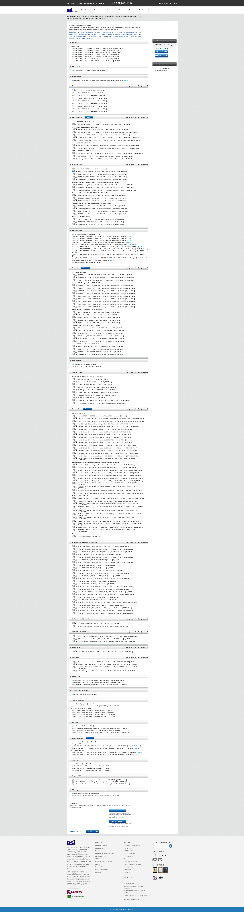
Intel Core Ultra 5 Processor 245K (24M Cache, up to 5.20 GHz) (97, 52)
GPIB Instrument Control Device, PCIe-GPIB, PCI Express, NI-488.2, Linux (105, 639)
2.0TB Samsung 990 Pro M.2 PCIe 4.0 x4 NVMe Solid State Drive (102, 198)
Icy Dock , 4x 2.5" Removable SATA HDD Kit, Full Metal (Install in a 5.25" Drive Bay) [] (111, 249)
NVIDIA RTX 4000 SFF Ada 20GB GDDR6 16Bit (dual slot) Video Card (104, 400)
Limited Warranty (128, 856)
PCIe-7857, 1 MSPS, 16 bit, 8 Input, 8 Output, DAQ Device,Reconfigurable (105, 613)
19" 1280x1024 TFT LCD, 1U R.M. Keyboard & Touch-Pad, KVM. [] (106, 754)
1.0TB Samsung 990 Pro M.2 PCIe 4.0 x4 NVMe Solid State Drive (102, 195)
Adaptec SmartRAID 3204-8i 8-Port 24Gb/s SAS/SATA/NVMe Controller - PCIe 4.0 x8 (108, 148)
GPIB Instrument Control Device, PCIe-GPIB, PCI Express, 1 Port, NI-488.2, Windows (108, 636)
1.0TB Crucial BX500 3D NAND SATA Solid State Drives (99, 317)
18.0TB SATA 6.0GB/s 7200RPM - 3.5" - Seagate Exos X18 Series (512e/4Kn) (106, 299)
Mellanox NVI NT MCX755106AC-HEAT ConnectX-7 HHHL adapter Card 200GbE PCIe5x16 (110, 527)
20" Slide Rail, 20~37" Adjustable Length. (91, 766)
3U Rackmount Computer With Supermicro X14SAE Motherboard (86, 18)
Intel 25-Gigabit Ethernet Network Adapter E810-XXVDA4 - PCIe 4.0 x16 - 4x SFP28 (107, 448)
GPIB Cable (90, 36)
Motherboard (89, 32)
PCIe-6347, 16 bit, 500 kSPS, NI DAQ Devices (96, 568)
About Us (142, 10)
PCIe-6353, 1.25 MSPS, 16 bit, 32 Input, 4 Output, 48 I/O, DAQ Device (104, 578)
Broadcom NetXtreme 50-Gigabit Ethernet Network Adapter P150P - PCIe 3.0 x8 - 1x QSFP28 (110, 481)
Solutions (97, 10)
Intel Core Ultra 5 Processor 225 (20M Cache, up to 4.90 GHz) (99, 48)
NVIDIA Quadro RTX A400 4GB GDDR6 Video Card (97, 390)
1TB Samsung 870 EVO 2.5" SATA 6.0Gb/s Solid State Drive (100, 333)
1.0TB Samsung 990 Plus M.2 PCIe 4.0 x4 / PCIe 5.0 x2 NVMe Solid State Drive (106, 185)
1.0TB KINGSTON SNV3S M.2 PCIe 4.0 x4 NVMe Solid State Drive (102, 174)
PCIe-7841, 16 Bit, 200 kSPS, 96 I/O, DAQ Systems (98, 600)
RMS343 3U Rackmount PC (131, 16)
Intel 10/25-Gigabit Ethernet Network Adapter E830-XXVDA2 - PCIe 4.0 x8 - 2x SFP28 (108, 450)
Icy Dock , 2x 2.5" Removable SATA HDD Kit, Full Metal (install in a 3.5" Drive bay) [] (109, 246)
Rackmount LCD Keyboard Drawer (104, 853)
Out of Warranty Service (130, 861)
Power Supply (107, 36)
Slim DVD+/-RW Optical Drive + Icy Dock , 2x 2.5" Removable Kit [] (105, 244)
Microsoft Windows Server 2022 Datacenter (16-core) (94, 714)
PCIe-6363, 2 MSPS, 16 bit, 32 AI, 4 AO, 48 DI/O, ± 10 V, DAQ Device (103, 589)
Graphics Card (82, 34)
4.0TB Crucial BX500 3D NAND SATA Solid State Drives (99, 322)
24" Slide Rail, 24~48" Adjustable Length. (91, 768)
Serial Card (97, 36)
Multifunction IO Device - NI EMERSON (109, 34)
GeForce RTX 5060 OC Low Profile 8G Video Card (97, 387)
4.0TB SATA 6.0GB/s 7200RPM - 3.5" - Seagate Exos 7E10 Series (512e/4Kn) (106, 288)
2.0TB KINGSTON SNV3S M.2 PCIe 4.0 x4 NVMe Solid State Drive (102, 177)
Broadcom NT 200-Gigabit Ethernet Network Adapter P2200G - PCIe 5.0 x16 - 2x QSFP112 (110, 490)
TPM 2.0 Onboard (85, 694)
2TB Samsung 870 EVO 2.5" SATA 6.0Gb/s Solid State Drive (101, 336)
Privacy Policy (127, 872)
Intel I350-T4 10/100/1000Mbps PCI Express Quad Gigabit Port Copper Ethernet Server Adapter (111, 421)
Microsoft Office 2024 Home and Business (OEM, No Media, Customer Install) (101, 732)
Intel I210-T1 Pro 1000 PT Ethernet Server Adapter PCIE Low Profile (102, 416)
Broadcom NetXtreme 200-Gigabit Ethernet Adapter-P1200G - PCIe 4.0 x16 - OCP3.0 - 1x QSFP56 (108, 487)
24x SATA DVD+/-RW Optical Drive (88, 366)
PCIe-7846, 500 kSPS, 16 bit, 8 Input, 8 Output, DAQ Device (101, 605)
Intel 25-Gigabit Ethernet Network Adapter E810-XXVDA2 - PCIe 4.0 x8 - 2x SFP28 (107, 445)
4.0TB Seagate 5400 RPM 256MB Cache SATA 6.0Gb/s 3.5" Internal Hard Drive (106, 277)
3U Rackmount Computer (113, 16)
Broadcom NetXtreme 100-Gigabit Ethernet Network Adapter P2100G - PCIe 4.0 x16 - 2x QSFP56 (107, 483)
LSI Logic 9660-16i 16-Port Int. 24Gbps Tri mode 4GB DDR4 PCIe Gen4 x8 (105, 156)
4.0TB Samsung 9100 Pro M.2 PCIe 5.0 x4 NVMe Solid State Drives (103, 211)
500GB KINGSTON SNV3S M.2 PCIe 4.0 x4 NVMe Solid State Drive (102, 171)
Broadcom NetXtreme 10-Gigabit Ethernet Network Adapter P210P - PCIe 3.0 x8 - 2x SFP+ (109, 473)
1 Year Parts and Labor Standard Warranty (87, 793)
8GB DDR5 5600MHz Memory (91, 90)
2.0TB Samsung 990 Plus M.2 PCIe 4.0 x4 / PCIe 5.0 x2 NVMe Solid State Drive (106, 187)
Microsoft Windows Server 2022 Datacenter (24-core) (94, 716)
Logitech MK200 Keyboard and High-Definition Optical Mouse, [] (102, 782)
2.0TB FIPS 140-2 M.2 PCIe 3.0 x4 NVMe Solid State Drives (101, 224)
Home (78, 16)
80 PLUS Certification (129, 853)
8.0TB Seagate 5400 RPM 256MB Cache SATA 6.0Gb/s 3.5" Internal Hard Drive (106, 280)
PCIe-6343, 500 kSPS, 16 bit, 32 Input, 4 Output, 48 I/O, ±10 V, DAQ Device (105, 562)
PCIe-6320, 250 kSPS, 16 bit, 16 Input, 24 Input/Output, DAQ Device (103, 546)
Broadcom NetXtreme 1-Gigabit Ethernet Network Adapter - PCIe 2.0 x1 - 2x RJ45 (106, 465)
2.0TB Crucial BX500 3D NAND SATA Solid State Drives (99, 320)
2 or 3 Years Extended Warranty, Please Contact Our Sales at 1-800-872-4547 (97, 795)
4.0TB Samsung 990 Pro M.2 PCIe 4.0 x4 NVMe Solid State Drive (102, 200)
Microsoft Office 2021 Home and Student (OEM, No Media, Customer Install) (101, 728)
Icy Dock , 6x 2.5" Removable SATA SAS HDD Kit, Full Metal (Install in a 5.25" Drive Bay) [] (108, 251)
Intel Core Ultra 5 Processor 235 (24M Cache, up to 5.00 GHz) (97, 50)
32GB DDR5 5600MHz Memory (91, 95)
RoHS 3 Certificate (129, 851)
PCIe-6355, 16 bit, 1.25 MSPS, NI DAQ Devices (97, 581)
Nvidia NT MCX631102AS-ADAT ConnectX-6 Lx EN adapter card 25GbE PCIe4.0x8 (107, 501)
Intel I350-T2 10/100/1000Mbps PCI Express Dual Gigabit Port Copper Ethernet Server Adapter (111, 418)
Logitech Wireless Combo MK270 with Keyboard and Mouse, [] (102, 784)
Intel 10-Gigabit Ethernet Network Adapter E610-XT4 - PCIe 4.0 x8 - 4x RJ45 (105, 442)
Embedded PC (99, 864)
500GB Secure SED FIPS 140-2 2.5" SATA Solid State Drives (101, 346)
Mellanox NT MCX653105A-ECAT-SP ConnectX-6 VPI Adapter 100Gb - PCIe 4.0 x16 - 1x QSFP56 (110, 507)
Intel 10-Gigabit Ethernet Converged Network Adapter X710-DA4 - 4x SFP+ (105, 437)
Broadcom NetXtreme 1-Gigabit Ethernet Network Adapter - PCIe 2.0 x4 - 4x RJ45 (107, 467)
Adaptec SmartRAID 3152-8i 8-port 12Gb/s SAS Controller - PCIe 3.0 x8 (104, 135)
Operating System (135, 36)
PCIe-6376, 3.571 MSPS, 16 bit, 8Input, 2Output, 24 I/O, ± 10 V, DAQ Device (106, 594)
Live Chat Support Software (161, 70)
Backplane (98, 872)
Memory (97, 32)
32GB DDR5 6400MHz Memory (92, 109)
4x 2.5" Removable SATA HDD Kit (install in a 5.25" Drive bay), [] (103, 240)
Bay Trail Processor (129, 883)
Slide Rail (90, 38)
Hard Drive (137, 32)
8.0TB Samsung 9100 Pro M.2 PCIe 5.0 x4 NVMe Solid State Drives (103, 214)
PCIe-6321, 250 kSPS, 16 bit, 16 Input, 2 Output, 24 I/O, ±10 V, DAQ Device (105, 549)
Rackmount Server (100, 848)
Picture (126, 80)
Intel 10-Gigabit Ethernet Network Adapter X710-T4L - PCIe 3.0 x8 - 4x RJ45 (105, 432)
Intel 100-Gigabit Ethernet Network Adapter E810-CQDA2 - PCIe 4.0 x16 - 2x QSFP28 (108, 453)
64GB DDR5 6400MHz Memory (92, 111)
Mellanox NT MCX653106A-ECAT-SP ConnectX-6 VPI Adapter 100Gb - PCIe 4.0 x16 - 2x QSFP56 (107, 511)
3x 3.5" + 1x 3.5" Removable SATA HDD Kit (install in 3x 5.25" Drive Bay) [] (102, 242)
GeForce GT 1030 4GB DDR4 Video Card (95, 384)
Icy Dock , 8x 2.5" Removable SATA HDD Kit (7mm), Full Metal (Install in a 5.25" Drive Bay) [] (108, 255)
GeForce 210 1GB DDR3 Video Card (93, 379)
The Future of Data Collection (132, 881)
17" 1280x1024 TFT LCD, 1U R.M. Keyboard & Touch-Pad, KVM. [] (107, 746)
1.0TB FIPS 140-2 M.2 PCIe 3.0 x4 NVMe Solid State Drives (101, 222)
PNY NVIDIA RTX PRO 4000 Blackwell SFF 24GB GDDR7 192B (102, 403)
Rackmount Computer (96, 16)
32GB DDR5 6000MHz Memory (92, 103)
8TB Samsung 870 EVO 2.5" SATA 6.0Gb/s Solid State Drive (101, 341)
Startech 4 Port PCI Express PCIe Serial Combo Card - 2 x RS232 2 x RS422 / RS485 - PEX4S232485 (109, 667)
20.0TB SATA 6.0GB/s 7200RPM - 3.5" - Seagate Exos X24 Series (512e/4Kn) (106, 304)
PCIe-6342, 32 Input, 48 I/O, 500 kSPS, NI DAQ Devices (99, 560)
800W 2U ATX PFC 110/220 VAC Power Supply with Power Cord (97, 682)
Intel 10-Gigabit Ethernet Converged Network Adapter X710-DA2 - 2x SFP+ (105, 434)
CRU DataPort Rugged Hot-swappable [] (94, 260)
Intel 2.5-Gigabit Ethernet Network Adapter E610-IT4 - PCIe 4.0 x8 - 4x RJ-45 (105, 424)
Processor (72, 32)
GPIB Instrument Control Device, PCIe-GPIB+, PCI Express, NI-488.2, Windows (106, 641)
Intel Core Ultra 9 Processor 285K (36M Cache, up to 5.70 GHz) (97, 61)
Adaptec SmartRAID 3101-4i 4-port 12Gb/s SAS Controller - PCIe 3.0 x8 (104, 124)
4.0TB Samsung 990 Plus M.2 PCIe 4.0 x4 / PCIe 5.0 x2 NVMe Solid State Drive (107, 190)
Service (121, 10)
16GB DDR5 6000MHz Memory (92, 101)
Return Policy (127, 869)
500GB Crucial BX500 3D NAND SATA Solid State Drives (99, 314)
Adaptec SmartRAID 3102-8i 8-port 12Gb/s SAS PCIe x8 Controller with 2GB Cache (108, 132)
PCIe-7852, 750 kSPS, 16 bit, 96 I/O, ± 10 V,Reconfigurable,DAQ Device (105, 608)
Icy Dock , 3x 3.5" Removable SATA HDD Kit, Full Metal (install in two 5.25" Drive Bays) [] (110, 258)
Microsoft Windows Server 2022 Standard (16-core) (93, 710)
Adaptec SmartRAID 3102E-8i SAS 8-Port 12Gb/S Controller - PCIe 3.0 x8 (104, 129)
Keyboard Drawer (80, 38)
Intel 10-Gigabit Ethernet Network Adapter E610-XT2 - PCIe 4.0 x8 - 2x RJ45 (105, 440)
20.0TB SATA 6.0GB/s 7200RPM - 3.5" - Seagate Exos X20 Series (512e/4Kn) (106, 301)
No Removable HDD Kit (87, 234)
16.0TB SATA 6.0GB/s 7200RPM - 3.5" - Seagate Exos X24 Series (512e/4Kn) (106, 296)
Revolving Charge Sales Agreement (133, 867)
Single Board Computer (101, 869)
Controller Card (106, 32)
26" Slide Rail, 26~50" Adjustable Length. (91, 770)
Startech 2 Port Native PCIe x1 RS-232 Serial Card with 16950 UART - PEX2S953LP (107, 662)
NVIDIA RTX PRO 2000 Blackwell (92, 398)
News (131, 10)
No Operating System (86, 704)
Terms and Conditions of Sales (132, 864)
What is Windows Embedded (131, 899)
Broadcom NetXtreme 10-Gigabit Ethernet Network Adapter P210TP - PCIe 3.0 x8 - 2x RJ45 (110, 470)
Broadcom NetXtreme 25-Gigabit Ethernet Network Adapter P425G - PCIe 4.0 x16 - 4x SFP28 (110, 478)
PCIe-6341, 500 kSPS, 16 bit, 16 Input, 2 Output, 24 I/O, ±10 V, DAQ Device (105, 557)
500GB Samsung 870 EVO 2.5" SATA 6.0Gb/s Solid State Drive (101, 330)
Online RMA (127, 859)
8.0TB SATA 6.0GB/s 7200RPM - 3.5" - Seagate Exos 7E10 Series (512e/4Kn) (106, 293)
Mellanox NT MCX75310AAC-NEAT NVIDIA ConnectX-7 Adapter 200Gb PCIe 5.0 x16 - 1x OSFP (110, 524)
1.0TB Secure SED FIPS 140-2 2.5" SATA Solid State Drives (100, 349)
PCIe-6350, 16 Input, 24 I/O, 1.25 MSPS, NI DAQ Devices (100, 570)
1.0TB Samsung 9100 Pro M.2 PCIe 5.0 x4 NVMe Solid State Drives (102, 206)
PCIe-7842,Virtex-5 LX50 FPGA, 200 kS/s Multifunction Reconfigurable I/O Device (107, 602)
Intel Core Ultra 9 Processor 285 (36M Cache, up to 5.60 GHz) (97, 59)
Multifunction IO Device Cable (132, 34)
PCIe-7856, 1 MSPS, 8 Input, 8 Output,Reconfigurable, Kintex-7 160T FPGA (106, 610)
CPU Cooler (80, 32)
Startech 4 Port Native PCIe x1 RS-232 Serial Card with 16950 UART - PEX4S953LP (107, 664)
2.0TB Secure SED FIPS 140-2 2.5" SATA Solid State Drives (100, 352)
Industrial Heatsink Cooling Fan (89, 70)
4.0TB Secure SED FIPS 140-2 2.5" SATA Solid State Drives (100, 354)
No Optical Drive (85, 364)
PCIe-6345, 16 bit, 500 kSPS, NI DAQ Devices (96, 565)
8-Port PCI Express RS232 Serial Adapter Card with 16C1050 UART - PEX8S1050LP (107, 671)
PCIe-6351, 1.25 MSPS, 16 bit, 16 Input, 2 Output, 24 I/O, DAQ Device (104, 573)
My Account (164, 3)
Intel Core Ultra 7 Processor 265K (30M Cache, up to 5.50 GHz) (97, 56)
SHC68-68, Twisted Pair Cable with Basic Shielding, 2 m (99, 623)
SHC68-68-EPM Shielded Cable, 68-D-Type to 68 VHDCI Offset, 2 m (103, 626)
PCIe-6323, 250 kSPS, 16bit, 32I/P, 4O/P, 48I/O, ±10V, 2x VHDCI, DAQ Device (106, 552)
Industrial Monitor (100, 867)
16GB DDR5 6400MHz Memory (92, 106)
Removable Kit (128, 32)
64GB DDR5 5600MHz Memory (92, 98)
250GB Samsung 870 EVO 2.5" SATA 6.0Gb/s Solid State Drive (101, 328)
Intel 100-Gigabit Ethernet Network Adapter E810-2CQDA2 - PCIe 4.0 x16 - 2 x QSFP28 (108, 456)
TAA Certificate (128, 848)
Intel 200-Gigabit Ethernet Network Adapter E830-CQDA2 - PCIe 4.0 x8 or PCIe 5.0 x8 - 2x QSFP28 (108, 458)
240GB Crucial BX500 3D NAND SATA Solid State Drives (99, 312)
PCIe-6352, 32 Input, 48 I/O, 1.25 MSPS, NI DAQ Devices (100, 576)
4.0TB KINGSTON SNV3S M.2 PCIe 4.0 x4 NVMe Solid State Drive (102, 179)
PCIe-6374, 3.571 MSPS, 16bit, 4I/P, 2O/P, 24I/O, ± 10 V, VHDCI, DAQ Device (106, 592)
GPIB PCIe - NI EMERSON (77, 36)
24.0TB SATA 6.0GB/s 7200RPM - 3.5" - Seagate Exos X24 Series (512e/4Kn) (106, 307)
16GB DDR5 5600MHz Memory (91, 93)
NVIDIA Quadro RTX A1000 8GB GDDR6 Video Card (98, 392)
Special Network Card (89, 536)
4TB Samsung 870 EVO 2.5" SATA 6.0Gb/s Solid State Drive (101, 338)
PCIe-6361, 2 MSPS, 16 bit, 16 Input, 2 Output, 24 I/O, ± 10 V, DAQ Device (105, 586)
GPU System (98, 859)
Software (71, 38)
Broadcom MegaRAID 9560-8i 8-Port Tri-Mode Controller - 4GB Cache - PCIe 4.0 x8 (108, 137)
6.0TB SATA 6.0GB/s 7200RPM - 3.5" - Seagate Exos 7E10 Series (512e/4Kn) (106, 291)
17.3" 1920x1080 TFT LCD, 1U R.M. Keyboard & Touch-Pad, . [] (106, 748)
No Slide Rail (84, 764)
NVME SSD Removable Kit (87, 262)
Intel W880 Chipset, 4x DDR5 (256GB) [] (101, 80)
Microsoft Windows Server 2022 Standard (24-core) (94, 712)
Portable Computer (100, 856)
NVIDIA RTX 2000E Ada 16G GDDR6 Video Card (97, 395)
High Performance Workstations (103, 861)
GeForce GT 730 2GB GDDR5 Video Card (95, 382)
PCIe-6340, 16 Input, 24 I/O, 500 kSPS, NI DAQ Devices (99, 554)
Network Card (92, 34)
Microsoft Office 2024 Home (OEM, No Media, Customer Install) (97, 730)
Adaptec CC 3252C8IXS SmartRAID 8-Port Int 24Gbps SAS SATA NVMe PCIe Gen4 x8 (109, 145)
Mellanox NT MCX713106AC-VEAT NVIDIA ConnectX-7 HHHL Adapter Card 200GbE (108, 521)
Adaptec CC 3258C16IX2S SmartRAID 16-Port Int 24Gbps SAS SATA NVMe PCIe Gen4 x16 (110, 153)
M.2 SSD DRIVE (117, 32)
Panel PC (97, 851)
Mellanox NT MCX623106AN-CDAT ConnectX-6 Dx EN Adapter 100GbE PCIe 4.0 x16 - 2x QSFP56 (108, 503)
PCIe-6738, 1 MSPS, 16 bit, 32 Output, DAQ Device (98, 597)
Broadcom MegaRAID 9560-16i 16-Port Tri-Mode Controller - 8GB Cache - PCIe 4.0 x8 (109, 140)
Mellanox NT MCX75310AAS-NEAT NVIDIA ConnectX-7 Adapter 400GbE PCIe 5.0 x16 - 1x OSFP (107, 530)
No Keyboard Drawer (86, 742)
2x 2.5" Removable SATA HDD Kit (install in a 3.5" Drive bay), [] (102, 238)
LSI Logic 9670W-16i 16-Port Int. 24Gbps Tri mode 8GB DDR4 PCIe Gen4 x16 (106, 159)
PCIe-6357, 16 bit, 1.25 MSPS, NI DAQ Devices (97, 584)
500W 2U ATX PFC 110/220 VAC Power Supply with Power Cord (99, 680)
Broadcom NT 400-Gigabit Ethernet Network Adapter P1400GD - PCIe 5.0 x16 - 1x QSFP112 (110, 493)
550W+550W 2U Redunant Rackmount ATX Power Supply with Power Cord (100, 684)
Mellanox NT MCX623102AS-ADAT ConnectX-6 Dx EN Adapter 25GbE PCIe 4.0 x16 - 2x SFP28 (111, 498)
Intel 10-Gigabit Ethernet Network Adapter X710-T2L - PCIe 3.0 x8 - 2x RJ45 (105, 429)
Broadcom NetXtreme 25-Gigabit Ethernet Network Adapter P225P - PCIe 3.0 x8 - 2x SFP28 (110, 475)
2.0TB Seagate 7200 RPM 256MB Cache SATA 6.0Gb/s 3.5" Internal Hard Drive (106, 275)
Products (83, 10)
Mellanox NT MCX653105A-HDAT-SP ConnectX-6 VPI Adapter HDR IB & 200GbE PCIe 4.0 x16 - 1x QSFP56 (111, 514)
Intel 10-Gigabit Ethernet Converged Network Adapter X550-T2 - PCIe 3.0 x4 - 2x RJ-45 (108, 426)
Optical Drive (72, 34)
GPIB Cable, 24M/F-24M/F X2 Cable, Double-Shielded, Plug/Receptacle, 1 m (105, 652)
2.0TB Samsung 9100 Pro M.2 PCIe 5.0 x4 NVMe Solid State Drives (102, 208)
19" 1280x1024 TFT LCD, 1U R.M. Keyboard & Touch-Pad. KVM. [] (108, 752)
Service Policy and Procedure (132, 845)
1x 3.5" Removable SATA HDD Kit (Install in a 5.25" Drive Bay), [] (102, 236)
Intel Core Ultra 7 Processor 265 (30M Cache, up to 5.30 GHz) (97, 54)
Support (109, 10)
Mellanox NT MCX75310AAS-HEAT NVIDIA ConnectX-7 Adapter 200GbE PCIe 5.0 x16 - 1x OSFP (107, 518)
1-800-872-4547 (165, 68)
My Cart (174, 3)
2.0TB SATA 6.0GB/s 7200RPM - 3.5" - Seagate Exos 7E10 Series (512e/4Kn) (105, 285)
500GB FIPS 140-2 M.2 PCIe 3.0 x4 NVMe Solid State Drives (101, 219)
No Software (84, 726)
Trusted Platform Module (120, 36)
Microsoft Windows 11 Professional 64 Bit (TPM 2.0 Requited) (96, 706)
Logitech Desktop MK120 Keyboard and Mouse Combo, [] (100, 780)
